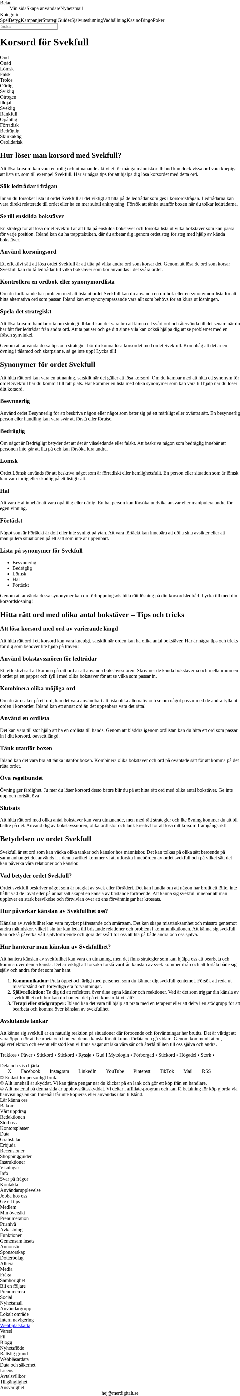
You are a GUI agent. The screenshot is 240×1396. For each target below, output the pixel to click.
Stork (206, 1055)
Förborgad (143, 1055)
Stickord (45, 1055)
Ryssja (84, 1055)
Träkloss (8, 1055)
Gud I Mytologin (112, 1055)
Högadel (187, 1055)
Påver (26, 1055)
